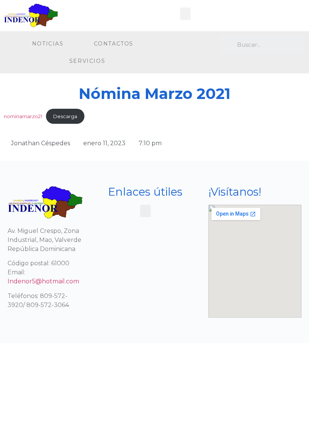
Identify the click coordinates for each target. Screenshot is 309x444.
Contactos (113, 43)
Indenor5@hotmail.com (43, 281)
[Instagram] (196, 45)
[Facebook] (181, 45)
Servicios (87, 61)
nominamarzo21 (23, 116)
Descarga (65, 116)
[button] (185, 14)
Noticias (48, 43)
